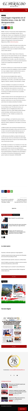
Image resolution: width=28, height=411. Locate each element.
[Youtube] (17, 375)
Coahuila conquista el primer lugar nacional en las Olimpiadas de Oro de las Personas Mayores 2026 (13, 256)
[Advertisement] (14, 172)
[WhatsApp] (11, 27)
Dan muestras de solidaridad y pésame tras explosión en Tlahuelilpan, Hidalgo (7, 201)
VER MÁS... (14, 276)
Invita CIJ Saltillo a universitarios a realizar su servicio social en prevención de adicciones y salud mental (14, 263)
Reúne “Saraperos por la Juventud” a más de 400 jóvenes (13, 266)
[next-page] (4, 237)
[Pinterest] (8, 27)
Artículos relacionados (7, 214)
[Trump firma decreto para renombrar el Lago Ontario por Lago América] (4, 226)
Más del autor (16, 214)
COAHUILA (11, 394)
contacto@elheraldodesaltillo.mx (17, 369)
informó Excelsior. (14, 42)
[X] (5, 27)
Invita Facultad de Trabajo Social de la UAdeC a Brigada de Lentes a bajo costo (13, 270)
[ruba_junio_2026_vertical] (13, 303)
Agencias (4, 24)
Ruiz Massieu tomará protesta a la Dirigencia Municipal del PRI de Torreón (21, 201)
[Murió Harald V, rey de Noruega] (4, 220)
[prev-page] (2, 237)
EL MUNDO (6, 13)
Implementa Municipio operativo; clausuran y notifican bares (13, 259)
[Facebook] (2, 27)
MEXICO (10, 387)
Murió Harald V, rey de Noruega (15, 218)
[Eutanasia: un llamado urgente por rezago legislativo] (4, 385)
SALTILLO (10, 400)
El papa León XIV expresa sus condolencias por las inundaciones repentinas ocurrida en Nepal (16, 232)
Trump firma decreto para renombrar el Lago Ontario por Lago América (17, 225)
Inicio (2, 13)
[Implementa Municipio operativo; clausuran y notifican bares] (4, 399)
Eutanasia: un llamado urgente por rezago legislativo (12, 252)
